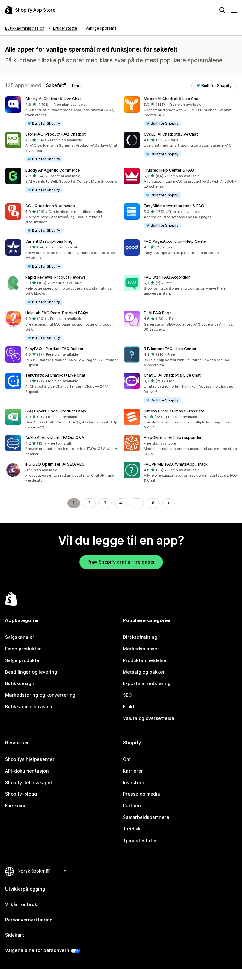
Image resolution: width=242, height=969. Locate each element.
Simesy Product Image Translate (174, 411)
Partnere (133, 805)
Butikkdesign (19, 683)
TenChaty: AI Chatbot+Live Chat (55, 375)
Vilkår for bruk (21, 904)
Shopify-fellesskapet (28, 782)
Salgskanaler (19, 637)
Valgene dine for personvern (37, 950)
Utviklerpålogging (25, 889)
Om (126, 759)
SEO (127, 695)
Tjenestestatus (140, 840)
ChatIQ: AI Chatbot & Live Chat (172, 375)
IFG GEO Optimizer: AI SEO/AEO (55, 464)
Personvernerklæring (29, 919)
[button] (61, 111)
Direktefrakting (140, 637)
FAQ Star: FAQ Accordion (167, 277)
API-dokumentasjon (27, 771)
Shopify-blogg (21, 793)
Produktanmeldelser (145, 660)
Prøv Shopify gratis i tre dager (121, 561)
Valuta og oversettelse (148, 718)
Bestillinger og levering (31, 672)
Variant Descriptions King (48, 241)
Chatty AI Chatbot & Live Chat (53, 98)
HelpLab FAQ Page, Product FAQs (56, 312)
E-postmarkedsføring (146, 683)
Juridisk (132, 828)
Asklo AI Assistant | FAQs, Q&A (54, 437)
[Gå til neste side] (168, 503)
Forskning (16, 805)
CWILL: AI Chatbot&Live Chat (171, 134)
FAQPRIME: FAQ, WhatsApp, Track (176, 464)
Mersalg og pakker (144, 672)
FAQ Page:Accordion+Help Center (175, 241)
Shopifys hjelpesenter (30, 759)
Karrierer (133, 771)
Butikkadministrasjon (28, 706)
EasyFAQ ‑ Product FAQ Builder (54, 348)
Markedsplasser (141, 648)
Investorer (134, 782)
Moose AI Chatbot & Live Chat (172, 98)
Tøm (75, 85)
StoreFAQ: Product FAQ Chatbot (55, 134)
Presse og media (141, 793)
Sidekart (14, 935)
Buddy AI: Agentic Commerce (52, 170)
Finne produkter (23, 648)
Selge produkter (23, 660)
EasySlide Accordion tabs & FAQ (174, 205)
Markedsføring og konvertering (40, 695)
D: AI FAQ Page (157, 312)
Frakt (129, 706)
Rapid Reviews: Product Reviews (55, 277)
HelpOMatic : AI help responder (173, 437)
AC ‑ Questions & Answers (50, 205)
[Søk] (222, 10)
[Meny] (234, 10)
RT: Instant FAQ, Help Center (170, 348)
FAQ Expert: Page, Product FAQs (55, 411)
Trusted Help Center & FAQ (169, 170)
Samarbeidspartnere (146, 817)
